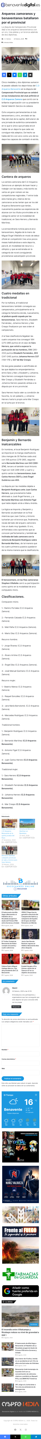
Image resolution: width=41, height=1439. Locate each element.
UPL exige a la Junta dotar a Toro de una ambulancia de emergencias (25, 1387)
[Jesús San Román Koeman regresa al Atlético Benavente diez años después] (30, 934)
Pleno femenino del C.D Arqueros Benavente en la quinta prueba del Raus (8, 833)
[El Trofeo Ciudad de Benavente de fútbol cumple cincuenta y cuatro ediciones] (11, 934)
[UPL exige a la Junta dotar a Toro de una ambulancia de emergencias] (8, 1388)
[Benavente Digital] (20, 4)
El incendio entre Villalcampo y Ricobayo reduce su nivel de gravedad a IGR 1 (20, 1332)
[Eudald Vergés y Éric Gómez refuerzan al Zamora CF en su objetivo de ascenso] (30, 959)
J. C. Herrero (7, 39)
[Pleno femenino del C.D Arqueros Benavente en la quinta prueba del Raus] (9, 823)
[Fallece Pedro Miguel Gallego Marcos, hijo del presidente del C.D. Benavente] (11, 959)
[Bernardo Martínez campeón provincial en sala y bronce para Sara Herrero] (9, 849)
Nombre (5, 1050)
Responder (16, 1007)
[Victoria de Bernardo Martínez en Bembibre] (27, 823)
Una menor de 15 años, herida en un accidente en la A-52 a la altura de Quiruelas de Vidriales (27, 1361)
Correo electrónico (9, 1059)
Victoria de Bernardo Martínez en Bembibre (26, 831)
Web (3, 1068)
